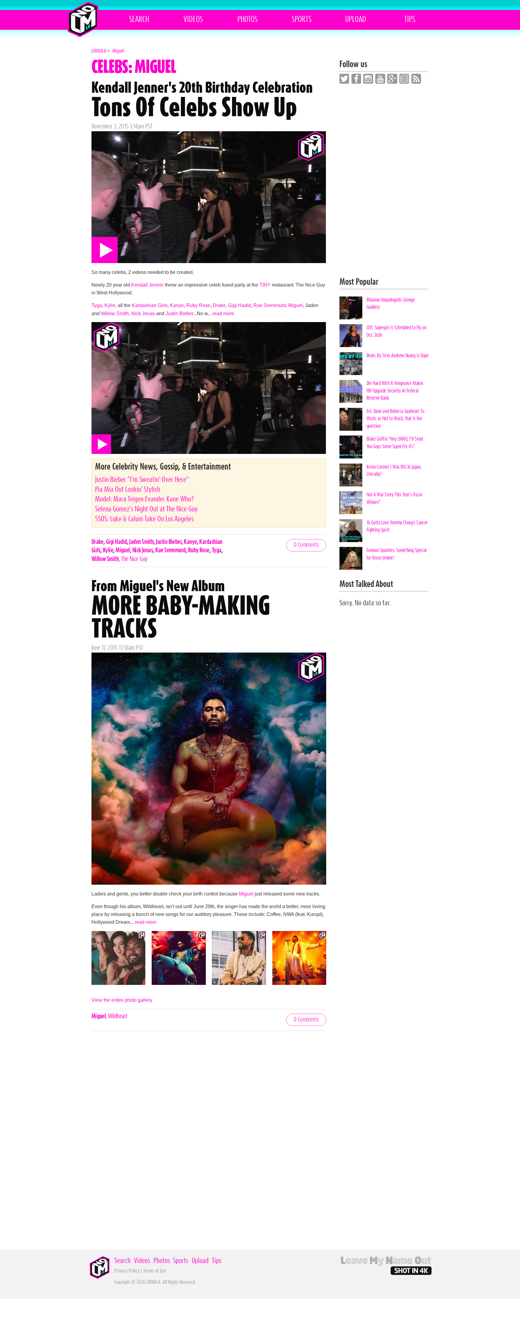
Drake (219, 305)
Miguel (295, 305)
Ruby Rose (198, 305)
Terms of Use (154, 1271)
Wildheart (117, 1016)
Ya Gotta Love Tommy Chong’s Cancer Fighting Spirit (397, 526)
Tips (409, 19)
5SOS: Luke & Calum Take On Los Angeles (144, 519)
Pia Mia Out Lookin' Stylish (127, 489)
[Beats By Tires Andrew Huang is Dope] (350, 363)
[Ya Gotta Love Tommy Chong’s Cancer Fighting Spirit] (350, 530)
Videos (193, 19)
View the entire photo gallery (121, 1000)
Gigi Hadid (239, 305)
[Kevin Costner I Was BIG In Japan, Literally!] (350, 475)
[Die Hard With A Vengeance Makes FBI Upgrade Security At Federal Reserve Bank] (350, 391)
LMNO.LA (83, 19)
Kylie (109, 305)
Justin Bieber (179, 313)
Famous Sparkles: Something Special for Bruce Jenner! (397, 554)
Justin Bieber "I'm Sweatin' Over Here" (142, 479)
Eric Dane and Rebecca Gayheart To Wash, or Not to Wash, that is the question (395, 419)
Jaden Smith (141, 542)
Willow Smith (115, 313)
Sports (301, 19)
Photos (247, 19)
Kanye (177, 305)
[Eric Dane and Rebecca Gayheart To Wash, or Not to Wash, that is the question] (350, 419)
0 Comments (306, 545)
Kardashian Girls (150, 305)
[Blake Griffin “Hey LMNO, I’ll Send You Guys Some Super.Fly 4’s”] (350, 447)
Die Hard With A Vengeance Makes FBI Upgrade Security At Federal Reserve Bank (395, 391)
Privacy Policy (127, 1271)
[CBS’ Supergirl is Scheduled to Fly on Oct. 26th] (350, 335)
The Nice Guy (134, 559)
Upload (355, 19)
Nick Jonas (143, 313)
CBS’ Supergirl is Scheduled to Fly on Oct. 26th (396, 331)
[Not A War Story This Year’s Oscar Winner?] (350, 502)
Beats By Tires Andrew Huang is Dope (398, 355)
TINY (265, 284)
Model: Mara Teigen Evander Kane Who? (144, 499)
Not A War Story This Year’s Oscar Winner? (394, 498)
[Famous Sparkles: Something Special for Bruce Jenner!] (350, 558)
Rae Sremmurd (269, 305)
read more (223, 313)
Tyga (96, 305)
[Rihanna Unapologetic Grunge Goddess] (350, 307)
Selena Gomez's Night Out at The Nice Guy (146, 509)
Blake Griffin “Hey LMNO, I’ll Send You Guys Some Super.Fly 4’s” (395, 442)
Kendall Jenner (147, 284)
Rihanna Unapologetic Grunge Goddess (391, 303)
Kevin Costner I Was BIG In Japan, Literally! (394, 470)
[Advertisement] (384, 180)
